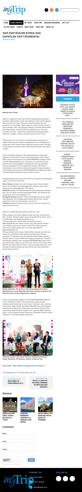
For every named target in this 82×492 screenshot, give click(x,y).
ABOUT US (50, 27)
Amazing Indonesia (52, 23)
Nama (5, 433)
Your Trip (38, 23)
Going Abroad (16, 23)
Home (6, 23)
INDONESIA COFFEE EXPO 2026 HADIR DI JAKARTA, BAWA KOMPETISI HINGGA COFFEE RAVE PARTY (67, 110)
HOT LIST (65, 23)
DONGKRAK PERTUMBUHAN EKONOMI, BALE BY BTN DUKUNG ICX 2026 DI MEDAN (68, 143)
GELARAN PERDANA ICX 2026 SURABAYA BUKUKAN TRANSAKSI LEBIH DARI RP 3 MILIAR (67, 180)
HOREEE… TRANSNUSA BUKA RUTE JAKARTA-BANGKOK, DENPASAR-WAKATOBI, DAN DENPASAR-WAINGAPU (67, 161)
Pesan (5, 449)
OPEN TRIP (40, 27)
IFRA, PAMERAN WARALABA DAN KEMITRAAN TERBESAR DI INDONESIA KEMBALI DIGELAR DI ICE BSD (67, 127)
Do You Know (9, 27)
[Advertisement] (41, 56)
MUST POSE (29, 27)
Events (20, 27)
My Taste (28, 23)
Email (5, 441)
